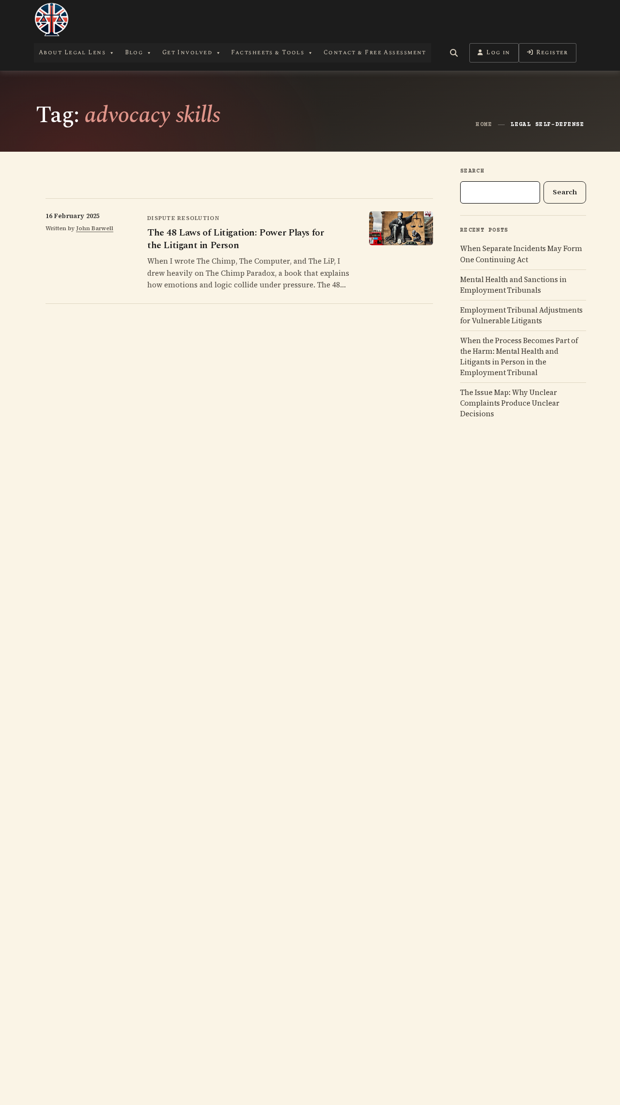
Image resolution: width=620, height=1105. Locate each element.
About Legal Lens (72, 52)
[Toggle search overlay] (454, 52)
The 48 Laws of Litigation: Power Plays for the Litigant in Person (235, 239)
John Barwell (94, 228)
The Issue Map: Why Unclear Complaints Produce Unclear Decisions (509, 403)
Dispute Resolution (183, 218)
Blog (134, 52)
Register (552, 52)
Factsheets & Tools (267, 52)
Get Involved (187, 52)
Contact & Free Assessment (375, 52)
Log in (498, 52)
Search (472, 171)
